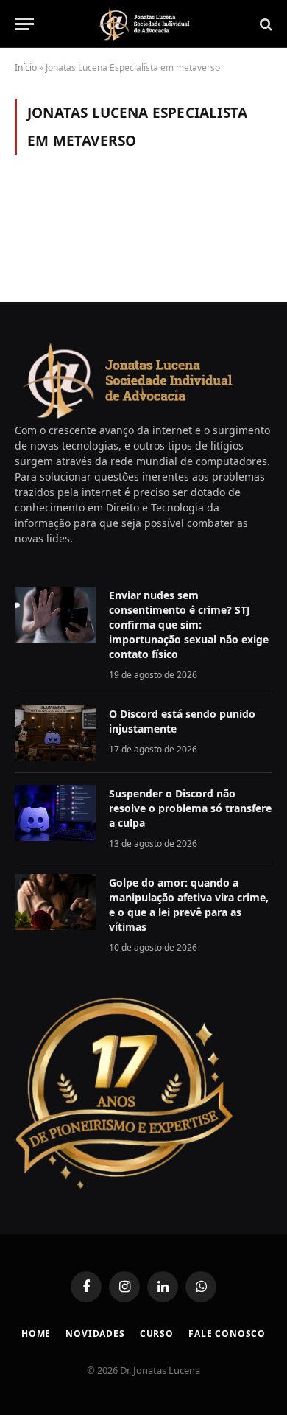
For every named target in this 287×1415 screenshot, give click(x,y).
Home (36, 1333)
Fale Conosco (227, 1333)
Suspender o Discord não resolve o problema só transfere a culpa (190, 808)
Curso (157, 1333)
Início (26, 67)
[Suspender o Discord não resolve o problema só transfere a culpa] (55, 813)
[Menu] (24, 24)
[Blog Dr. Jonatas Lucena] (143, 24)
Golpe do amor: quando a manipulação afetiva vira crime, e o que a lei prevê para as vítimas (189, 905)
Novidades (95, 1333)
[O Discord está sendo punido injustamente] (55, 733)
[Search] (264, 24)
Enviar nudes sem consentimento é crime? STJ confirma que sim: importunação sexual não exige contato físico (189, 624)
